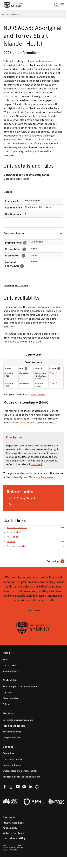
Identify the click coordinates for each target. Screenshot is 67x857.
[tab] (33, 192)
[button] (56, 5)
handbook (36, 464)
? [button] (24, 242)
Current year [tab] (33, 354)
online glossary (46, 477)
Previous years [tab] (33, 362)
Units (5, 14)
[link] (33, 659)
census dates (38, 394)
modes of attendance (23, 422)
